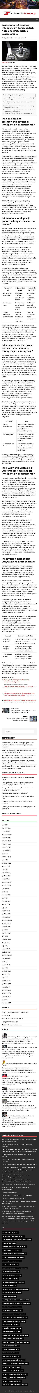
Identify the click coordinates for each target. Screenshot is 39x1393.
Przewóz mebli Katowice (11, 1324)
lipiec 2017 (5, 1000)
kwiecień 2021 (6, 901)
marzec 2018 (6, 974)
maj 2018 (5, 968)
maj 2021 (5, 898)
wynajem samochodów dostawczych (15, 1374)
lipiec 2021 (5, 892)
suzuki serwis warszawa (11, 1346)
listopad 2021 (6, 879)
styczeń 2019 (6, 965)
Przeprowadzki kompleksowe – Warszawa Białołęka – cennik (19, 1164)
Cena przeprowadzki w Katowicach (14, 1247)
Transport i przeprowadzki (10, 1022)
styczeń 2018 (6, 981)
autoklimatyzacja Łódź (10, 1232)
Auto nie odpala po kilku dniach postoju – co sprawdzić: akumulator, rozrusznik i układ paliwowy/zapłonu (18, 1118)
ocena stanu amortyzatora (12, 1275)
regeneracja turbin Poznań (12, 1332)
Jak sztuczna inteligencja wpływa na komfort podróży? (19, 114)
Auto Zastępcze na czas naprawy (13, 1236)
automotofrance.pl (20, 38)
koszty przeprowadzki (10, 1264)
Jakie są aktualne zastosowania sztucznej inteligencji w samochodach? (19, 99)
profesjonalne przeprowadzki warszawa (16, 1303)
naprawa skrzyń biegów (11, 1271)
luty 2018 (4, 977)
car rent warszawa (9, 1243)
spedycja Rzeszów (8, 1342)
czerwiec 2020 (6, 933)
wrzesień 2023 (6, 844)
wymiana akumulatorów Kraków (14, 1360)
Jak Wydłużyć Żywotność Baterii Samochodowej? (20, 700)
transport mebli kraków (11, 1349)
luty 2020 (4, 946)
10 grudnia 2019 (7, 38)
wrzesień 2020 (6, 923)
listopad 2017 (6, 987)
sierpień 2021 (6, 888)
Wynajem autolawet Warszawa (13, 1370)
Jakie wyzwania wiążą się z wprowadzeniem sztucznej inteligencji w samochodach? (19, 111)
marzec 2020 (6, 942)
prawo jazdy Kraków (9, 1296)
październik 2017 (7, 990)
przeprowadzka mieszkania (12, 1307)
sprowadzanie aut (23, 1342)
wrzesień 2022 (6, 847)
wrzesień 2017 (6, 993)
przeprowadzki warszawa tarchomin (15, 1317)
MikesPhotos (5, 62)
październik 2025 (7, 834)
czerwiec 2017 (6, 1003)
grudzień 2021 (6, 876)
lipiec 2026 (5, 825)
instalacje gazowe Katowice (12, 1261)
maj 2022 (5, 860)
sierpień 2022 (6, 850)
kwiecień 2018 (6, 971)
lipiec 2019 (5, 961)
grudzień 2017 (6, 984)
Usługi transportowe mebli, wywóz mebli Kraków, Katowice (18, 1185)
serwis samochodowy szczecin (13, 1339)
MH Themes (31, 1391)
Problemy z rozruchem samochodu (12, 1018)
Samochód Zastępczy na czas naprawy (15, 1335)
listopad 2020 (6, 917)
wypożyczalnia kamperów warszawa (15, 1385)
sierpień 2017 (6, 997)
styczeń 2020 (6, 949)
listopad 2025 (6, 831)
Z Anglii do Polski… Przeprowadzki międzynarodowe (17, 1195)
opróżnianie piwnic (9, 1286)
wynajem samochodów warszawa (14, 1378)
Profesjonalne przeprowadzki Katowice (16, 1300)
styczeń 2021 (6, 911)
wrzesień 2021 (6, 885)
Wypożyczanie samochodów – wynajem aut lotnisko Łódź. (18, 1167)
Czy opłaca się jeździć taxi (9, 1192)
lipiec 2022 (5, 853)
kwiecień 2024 (6, 841)
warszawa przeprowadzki (11, 1356)
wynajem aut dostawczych (11, 1367)
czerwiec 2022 (6, 857)
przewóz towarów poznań (12, 1328)
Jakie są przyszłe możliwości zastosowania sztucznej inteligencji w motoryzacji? (19, 107)
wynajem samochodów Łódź (12, 1381)
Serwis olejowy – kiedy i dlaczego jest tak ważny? (22, 1037)
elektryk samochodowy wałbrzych (14, 1254)
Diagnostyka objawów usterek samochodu (15, 1012)
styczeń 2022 (6, 872)
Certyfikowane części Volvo (12, 1250)
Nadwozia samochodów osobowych (15, 1268)
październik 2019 (7, 955)
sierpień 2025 (6, 838)
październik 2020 (7, 920)
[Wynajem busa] (19, 8)
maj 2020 (5, 936)
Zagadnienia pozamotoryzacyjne (12, 1025)
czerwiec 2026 (6, 828)
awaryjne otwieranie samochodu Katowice (17, 1239)
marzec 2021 (6, 904)
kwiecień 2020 (6, 939)
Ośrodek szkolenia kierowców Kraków (15, 1289)
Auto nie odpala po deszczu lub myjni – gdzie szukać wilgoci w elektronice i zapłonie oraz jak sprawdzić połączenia (18, 745)
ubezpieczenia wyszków (10, 1353)
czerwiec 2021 (6, 895)
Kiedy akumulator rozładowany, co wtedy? (18, 687)
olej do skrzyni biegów (10, 1279)
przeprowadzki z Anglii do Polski (14, 1321)
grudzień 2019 (6, 952)
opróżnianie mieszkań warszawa (13, 1282)
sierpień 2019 (6, 958)
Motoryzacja (6, 1015)
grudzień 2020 (6, 914)
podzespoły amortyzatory (12, 1293)
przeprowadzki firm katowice (12, 1310)
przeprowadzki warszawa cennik (14, 1314)
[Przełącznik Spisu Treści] (33, 95)
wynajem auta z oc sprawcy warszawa (15, 1363)
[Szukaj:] (19, 731)
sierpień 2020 (6, 927)
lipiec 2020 (5, 930)
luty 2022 (4, 869)
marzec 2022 (6, 866)
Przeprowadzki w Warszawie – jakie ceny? (14, 793)
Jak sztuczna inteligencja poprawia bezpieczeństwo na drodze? (19, 103)
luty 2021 (4, 907)
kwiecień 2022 (6, 863)
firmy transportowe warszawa (13, 1257)
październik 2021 (7, 882)
